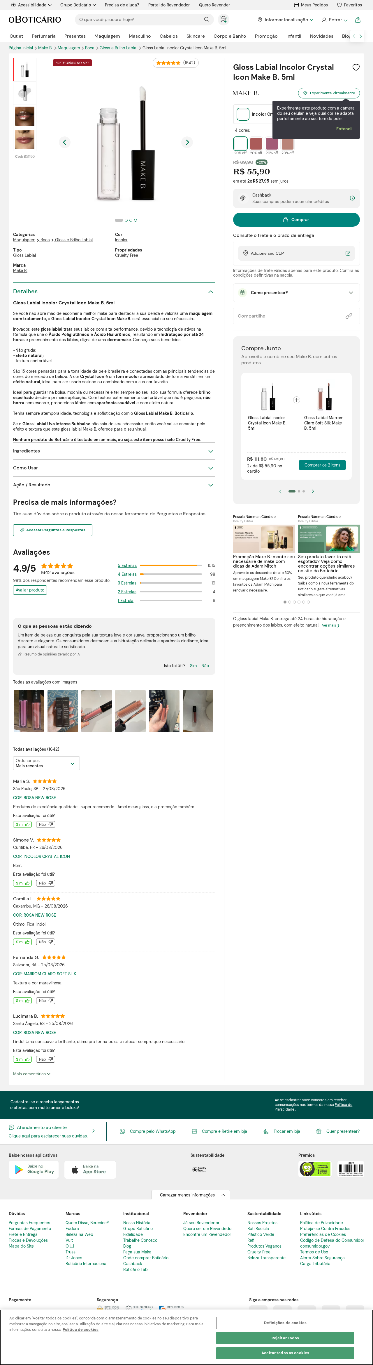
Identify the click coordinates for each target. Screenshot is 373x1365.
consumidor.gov (315, 1246)
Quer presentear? (343, 1131)
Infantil (293, 36)
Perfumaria (44, 36)
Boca (90, 48)
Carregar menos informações (187, 1195)
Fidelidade (133, 1234)
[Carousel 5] (303, 602)
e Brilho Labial (119, 48)
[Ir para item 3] (303, 491)
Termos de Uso (314, 1252)
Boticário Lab (135, 1269)
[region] (186, 1337)
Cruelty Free (126, 255)
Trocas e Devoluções (28, 1240)
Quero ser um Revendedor (208, 1228)
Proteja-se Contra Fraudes (325, 1228)
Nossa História (136, 1222)
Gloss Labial (24, 255)
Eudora (72, 1228)
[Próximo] (313, 491)
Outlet (16, 36)
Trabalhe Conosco (140, 1240)
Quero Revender (214, 5)
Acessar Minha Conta (334, 20)
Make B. (20, 270)
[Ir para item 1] (291, 491)
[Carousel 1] (285, 602)
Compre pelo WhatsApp (153, 1131)
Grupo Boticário (75, 5)
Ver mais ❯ (331, 625)
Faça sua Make (137, 1252)
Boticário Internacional (86, 1263)
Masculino (140, 36)
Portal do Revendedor (169, 5)
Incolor (121, 239)
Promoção (266, 36)
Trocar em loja (287, 1131)
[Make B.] (246, 93)
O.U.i (70, 1246)
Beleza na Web (79, 1234)
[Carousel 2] (289, 602)
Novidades (321, 36)
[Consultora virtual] (223, 19)
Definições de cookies (285, 1322)
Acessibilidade (32, 5)
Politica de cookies (80, 1329)
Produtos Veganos (264, 1246)
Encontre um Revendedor (207, 1234)
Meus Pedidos (314, 5)
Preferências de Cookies (323, 1234)
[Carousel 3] (294, 602)
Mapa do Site (21, 1246)
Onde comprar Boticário (145, 1257)
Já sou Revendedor (201, 1222)
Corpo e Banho (230, 36)
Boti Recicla (258, 1228)
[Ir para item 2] (299, 491)
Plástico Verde (260, 1234)
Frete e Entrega (23, 1234)
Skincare (195, 36)
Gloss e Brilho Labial (74, 239)
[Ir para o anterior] (354, 36)
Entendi (344, 128)
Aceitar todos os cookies (285, 1352)
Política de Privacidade (321, 1222)
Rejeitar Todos (285, 1337)
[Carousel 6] (308, 602)
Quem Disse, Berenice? (87, 1222)
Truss (70, 1252)
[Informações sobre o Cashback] (352, 198)
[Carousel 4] (299, 602)
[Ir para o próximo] (361, 36)
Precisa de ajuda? (122, 5)
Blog (347, 36)
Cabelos (169, 36)
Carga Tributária (315, 1263)
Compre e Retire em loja (224, 1131)
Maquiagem (107, 36)
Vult (69, 1240)
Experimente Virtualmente (332, 93)
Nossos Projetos (262, 1222)
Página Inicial (21, 48)
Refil (251, 1240)
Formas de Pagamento (30, 1228)
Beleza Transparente (266, 1257)
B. (46, 48)
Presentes (75, 36)
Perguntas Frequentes (29, 1222)
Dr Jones (74, 1257)
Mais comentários (30, 1073)
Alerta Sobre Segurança (322, 1257)
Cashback (132, 1263)
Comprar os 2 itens (322, 465)
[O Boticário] (35, 20)
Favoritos (353, 5)
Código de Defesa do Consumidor (332, 1240)
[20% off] (240, 143)
